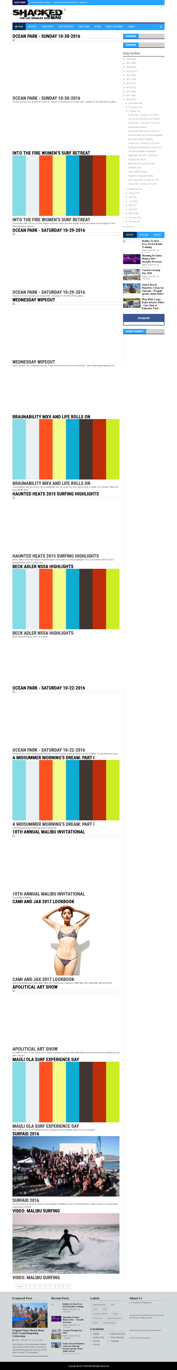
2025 (128, 63)
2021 (128, 79)
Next (59, 1286)
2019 (128, 87)
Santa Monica (117, 1337)
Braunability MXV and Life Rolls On (51, 416)
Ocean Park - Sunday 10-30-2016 (46, 36)
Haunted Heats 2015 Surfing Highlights (55, 494)
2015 (128, 226)
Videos (95, 1323)
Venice (96, 1344)
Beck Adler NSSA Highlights (42, 566)
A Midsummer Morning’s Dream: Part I (53, 757)
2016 (128, 99)
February (133, 217)
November (134, 107)
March (132, 213)
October (133, 111)
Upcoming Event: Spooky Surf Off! (143, 180)
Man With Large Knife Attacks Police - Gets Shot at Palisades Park (153, 304)
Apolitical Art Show (35, 987)
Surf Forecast (65, 26)
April (131, 209)
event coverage (109, 1323)
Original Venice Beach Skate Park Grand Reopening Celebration (28, 1333)
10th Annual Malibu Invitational (48, 832)
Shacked (88, 1366)
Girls (112, 1305)
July (131, 197)
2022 (128, 75)
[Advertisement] (67, 127)
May (131, 205)
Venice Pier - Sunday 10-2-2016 (142, 184)
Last (67, 1286)
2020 (128, 83)
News (105, 1309)
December (134, 103)
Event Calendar (114, 26)
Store (98, 26)
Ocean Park (98, 1337)
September (134, 189)
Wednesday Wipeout (33, 300)
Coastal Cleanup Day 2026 (151, 272)
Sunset (96, 1341)
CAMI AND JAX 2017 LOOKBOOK (43, 901)
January (132, 221)
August (132, 193)
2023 (128, 71)
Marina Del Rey (118, 1333)
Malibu (96, 1333)
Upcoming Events (115, 1318)
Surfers (115, 1314)
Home (20, 26)
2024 (128, 67)
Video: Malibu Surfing (36, 1211)
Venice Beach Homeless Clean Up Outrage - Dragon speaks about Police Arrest (153, 290)
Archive (32, 26)
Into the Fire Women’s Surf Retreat (51, 153)
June (131, 201)
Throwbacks (97, 1318)
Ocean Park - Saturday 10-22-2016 (48, 688)
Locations (47, 26)
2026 (128, 59)
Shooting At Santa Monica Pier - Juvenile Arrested (72, 2)
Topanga (115, 1341)
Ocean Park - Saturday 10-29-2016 (48, 230)
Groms (95, 1309)
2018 (128, 91)
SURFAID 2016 (25, 1134)
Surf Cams (84, 26)
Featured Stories (99, 1305)
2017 (128, 95)
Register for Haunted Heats (140, 176)
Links (130, 26)
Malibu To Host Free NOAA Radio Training (33, 2)
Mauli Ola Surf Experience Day (45, 1059)
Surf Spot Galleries (100, 1314)
